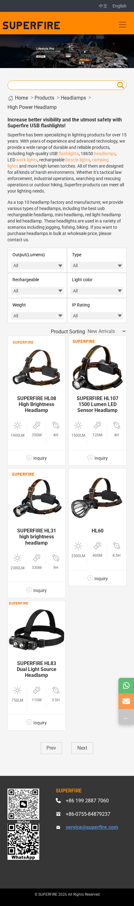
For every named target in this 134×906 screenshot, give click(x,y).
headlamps (105, 153)
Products (44, 98)
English (119, 5)
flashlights (69, 153)
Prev (51, 748)
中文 (103, 5)
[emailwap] (126, 701)
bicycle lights (77, 159)
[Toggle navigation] (122, 24)
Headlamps (73, 98)
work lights (26, 159)
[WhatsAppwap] (126, 685)
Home (21, 98)
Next (82, 748)
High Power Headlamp (32, 107)
